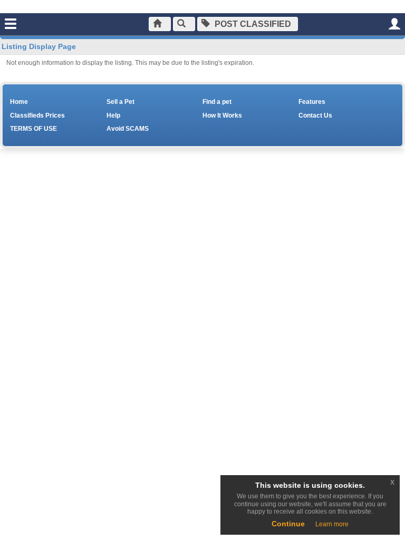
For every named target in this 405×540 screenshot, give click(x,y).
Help (113, 115)
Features (311, 101)
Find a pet (217, 101)
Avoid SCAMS (128, 128)
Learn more (332, 524)
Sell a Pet (120, 101)
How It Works (222, 115)
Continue (288, 523)
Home (19, 101)
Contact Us (315, 115)
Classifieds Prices (37, 115)
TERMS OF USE (33, 128)
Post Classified (252, 24)
